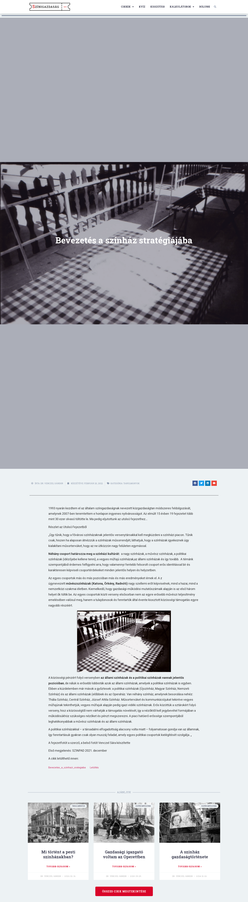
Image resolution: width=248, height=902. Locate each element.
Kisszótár (157, 6)
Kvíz (142, 6)
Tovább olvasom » (58, 866)
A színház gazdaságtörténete (190, 854)
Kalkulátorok (180, 6)
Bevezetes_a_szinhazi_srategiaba (67, 767)
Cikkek (126, 6)
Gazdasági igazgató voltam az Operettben (124, 854)
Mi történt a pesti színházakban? (58, 854)
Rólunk (204, 6)
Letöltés (94, 767)
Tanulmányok (131, 483)
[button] (215, 6)
